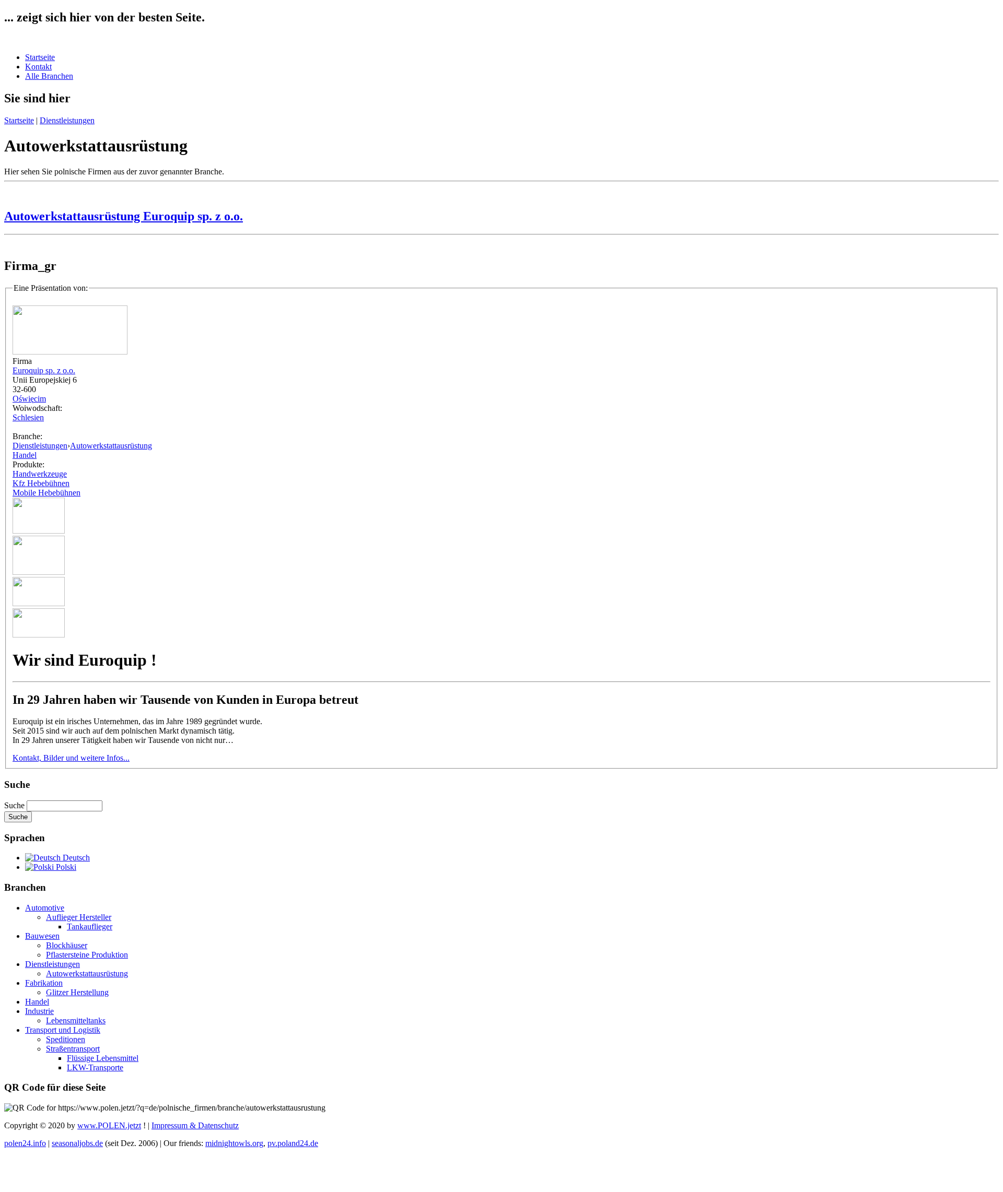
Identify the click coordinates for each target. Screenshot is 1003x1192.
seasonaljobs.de (77, 1143)
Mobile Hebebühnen (46, 492)
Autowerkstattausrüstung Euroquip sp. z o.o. (123, 216)
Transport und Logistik (62, 1029)
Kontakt (38, 66)
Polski (65, 867)
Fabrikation (44, 982)
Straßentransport (73, 1048)
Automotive (44, 907)
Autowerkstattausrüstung (111, 445)
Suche (15, 805)
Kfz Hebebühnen (41, 483)
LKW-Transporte (95, 1067)
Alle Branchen (49, 76)
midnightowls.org (234, 1143)
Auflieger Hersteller (78, 917)
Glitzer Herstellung (77, 992)
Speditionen (65, 1039)
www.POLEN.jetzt (109, 1125)
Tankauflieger (89, 926)
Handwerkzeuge (40, 473)
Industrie (39, 1011)
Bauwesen (42, 935)
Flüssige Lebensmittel (102, 1058)
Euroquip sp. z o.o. (44, 370)
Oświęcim (29, 398)
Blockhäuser (66, 945)
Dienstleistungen (67, 120)
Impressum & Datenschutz (195, 1125)
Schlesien (28, 417)
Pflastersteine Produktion (87, 954)
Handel (25, 455)
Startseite (40, 57)
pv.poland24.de (292, 1143)
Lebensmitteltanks (76, 1020)
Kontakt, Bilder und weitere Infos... (71, 757)
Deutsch (75, 857)
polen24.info (25, 1143)
